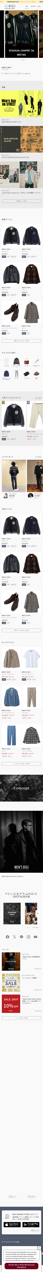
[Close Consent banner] (39, 1248)
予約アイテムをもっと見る (21, 630)
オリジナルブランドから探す (11, 1242)
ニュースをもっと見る (21, 1018)
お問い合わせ (31, 1196)
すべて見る (38, 398)
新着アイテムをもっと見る (21, 341)
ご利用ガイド (12, 1196)
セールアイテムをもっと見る (21, 764)
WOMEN (33, 6)
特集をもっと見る (22, 201)
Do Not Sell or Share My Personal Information (21, 1266)
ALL (27, 6)
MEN (39, 6)
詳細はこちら (35, 1230)
